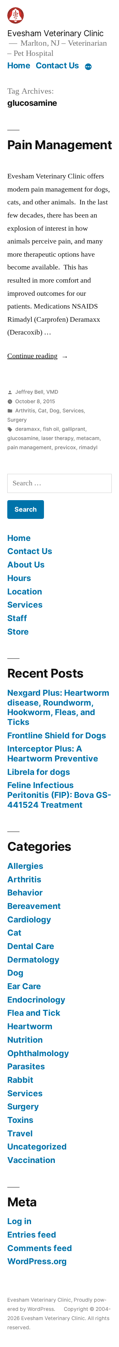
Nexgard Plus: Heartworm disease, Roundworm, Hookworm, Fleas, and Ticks (58, 707)
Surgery (17, 420)
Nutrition (25, 1040)
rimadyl (88, 447)
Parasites (26, 1066)
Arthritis (25, 410)
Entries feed (31, 1235)
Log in (19, 1221)
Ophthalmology (38, 1053)
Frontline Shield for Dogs (56, 735)
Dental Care (30, 946)
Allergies (25, 866)
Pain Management (59, 144)
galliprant (73, 429)
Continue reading (37, 355)
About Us (26, 564)
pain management (29, 447)
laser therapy (57, 438)
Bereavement (34, 906)
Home (18, 65)
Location (24, 591)
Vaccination (31, 1160)
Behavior (25, 892)
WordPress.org (37, 1261)
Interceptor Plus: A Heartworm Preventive (52, 753)
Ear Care (24, 986)
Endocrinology (36, 1000)
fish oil (51, 429)
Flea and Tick (33, 1013)
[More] (88, 67)
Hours (19, 578)
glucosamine (22, 438)
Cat (42, 410)
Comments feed (39, 1248)
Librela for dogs (38, 772)
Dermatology (33, 959)
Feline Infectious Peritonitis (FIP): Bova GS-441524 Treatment (59, 794)
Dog (55, 410)
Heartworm (30, 1026)
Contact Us (57, 65)
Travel (20, 1133)
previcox (65, 447)
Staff (17, 618)
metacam (87, 438)
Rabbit (20, 1080)
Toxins (20, 1120)
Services (73, 410)
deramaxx (27, 429)
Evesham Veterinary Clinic (55, 33)
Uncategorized (37, 1146)
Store (18, 632)
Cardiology (29, 919)
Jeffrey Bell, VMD (36, 392)
